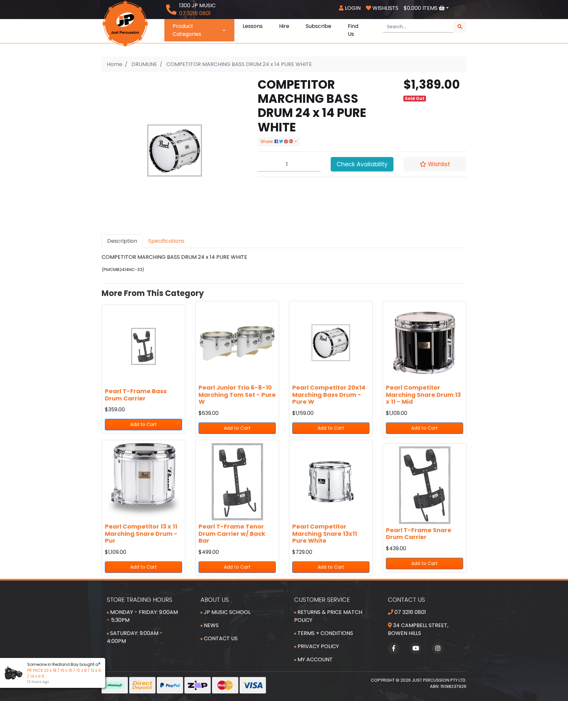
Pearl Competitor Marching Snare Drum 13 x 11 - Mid (423, 394)
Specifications (166, 241)
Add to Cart (143, 424)
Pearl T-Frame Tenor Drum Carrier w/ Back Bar (232, 533)
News (210, 625)
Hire (284, 26)
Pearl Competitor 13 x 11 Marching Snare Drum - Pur (141, 533)
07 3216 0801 (409, 612)
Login (352, 8)
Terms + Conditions (324, 633)
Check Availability (362, 164)
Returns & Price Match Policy (328, 616)
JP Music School (226, 612)
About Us (215, 600)
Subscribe (318, 26)
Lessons (253, 26)
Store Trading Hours (139, 600)
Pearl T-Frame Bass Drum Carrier (136, 394)
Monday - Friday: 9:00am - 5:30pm (142, 616)
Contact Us (220, 638)
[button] (434, 164)
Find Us (353, 30)
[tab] (122, 241)
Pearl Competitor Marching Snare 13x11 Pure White (324, 533)
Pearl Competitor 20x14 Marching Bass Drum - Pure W (329, 394)
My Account (314, 659)
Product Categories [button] (187, 30)
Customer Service (322, 600)
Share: (267, 141)
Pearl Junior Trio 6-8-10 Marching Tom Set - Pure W (237, 394)
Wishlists (384, 8)
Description (122, 241)
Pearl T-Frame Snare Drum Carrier (418, 533)
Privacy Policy (317, 646)
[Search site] (459, 27)
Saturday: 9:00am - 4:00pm (135, 637)
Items (421, 8)
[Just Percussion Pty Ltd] (125, 23)
